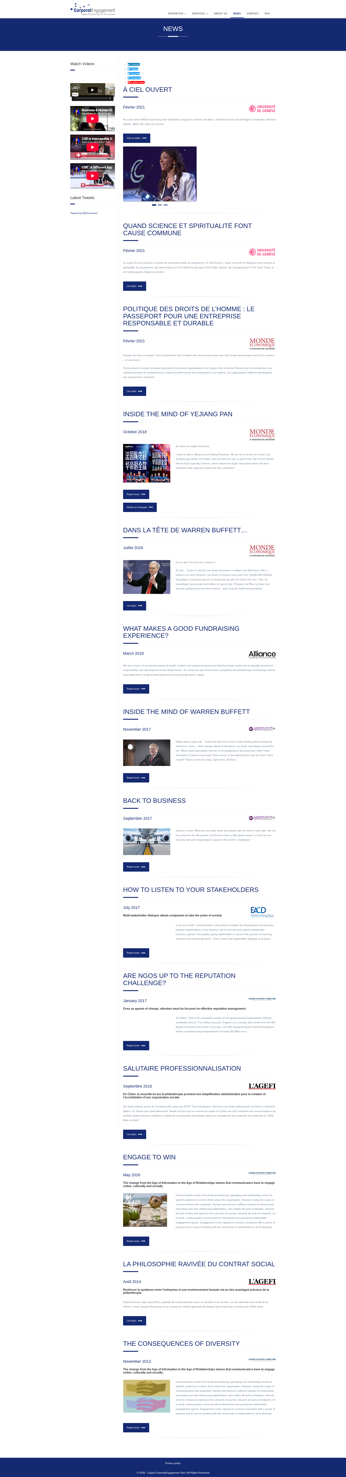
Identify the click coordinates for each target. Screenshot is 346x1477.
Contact (253, 13)
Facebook (135, 77)
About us (220, 13)
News (237, 13)
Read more (133, 494)
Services (199, 13)
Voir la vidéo (134, 138)
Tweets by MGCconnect (83, 213)
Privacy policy (173, 1463)
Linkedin (135, 64)
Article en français (137, 507)
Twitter (134, 68)
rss (267, 13)
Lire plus (132, 286)
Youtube (135, 73)
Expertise (176, 13)
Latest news (137, 82)
